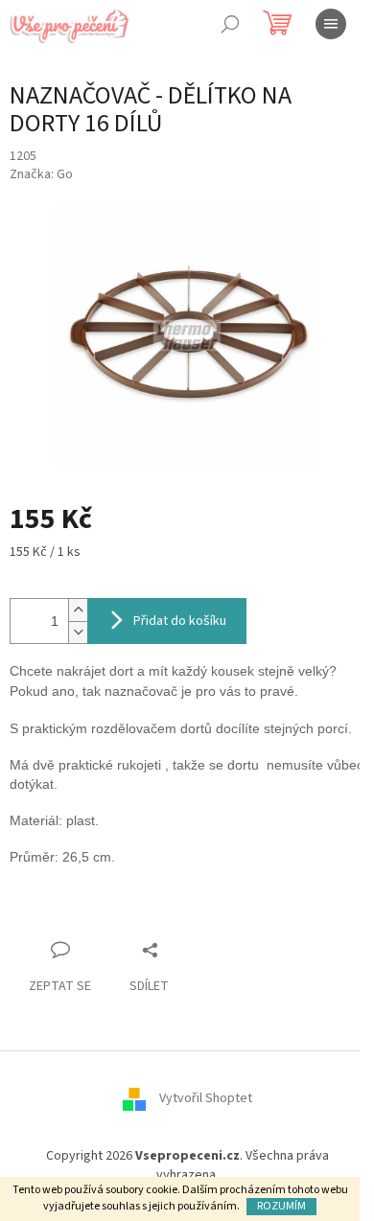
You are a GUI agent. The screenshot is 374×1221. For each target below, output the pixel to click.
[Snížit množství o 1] (77, 632)
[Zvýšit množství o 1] (77, 610)
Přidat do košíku (179, 621)
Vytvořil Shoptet (205, 1099)
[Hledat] (230, 24)
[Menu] (331, 24)
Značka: (41, 174)
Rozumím (281, 1206)
